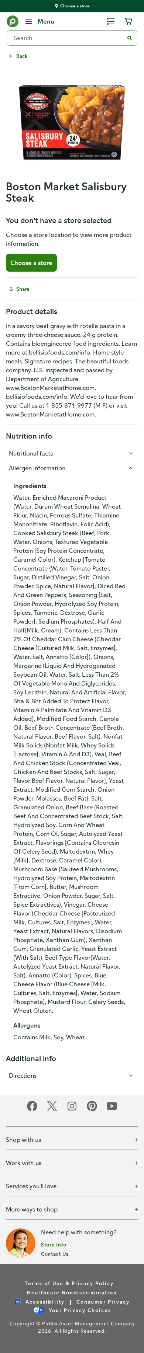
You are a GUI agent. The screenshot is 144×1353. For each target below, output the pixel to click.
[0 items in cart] (128, 21)
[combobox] (68, 38)
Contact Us (55, 1254)
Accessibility (44, 1301)
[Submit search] (130, 38)
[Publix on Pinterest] (92, 1110)
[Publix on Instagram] (72, 1110)
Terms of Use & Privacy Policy (69, 1283)
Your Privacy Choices (79, 1310)
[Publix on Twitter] (52, 1110)
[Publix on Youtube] (112, 1110)
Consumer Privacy (103, 1301)
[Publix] (12, 22)
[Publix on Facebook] (32, 1110)
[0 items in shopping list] (111, 21)
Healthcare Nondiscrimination (72, 1292)
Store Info (53, 1244)
